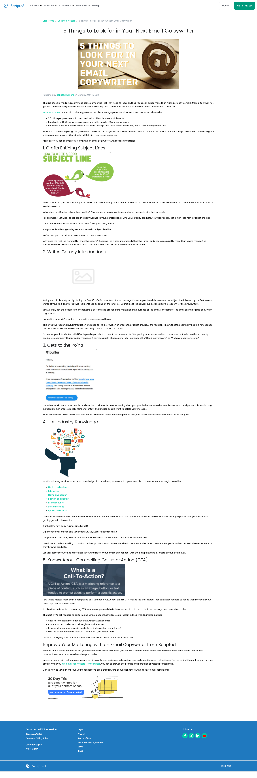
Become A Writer (34, 734)
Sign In (225, 5)
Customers (65, 5)
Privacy (81, 734)
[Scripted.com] (14, 5)
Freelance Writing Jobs (37, 738)
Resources (81, 5)
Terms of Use (84, 738)
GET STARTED (244, 5)
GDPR (80, 746)
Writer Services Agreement (90, 742)
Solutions (35, 5)
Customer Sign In (34, 744)
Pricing (95, 5)
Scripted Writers (65, 94)
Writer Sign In (32, 748)
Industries (49, 5)
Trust (80, 751)
